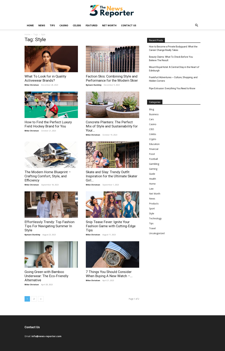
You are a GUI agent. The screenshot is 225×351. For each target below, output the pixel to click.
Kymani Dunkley (93, 85)
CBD (151, 129)
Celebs (77, 25)
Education (154, 144)
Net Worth (109, 25)
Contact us (128, 25)
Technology (155, 218)
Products (154, 203)
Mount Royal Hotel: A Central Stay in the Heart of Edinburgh (174, 69)
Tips (52, 25)
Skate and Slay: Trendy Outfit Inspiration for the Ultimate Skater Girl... (111, 176)
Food (152, 154)
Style (151, 213)
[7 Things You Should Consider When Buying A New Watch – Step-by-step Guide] (112, 254)
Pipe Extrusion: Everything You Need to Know (172, 88)
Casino (63, 25)
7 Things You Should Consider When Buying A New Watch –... (109, 274)
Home (30, 25)
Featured (92, 25)
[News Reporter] (112, 11)
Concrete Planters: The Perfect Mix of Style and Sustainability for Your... (112, 126)
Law (151, 188)
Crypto (152, 139)
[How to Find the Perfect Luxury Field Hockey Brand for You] (51, 105)
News (41, 25)
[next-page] (41, 299)
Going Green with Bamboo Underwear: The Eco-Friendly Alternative (46, 276)
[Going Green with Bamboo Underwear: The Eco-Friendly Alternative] (51, 254)
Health (152, 178)
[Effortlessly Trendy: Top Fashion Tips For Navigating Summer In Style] (51, 204)
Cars (151, 119)
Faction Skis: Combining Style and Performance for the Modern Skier (112, 78)
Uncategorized (157, 233)
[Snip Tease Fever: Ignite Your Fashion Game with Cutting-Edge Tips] (112, 204)
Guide (152, 173)
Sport (152, 208)
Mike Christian (32, 85)
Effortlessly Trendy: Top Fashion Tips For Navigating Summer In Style (49, 226)
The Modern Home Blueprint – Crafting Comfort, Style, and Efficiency (48, 176)
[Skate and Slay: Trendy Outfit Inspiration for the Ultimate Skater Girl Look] (112, 154)
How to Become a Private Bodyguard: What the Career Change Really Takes (173, 48)
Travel (152, 228)
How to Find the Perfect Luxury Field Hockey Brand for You (48, 124)
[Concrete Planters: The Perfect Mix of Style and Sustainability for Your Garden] (112, 105)
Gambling (154, 163)
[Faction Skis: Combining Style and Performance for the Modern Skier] (112, 59)
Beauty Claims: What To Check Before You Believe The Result (171, 59)
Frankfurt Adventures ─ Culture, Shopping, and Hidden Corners (173, 79)
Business (154, 114)
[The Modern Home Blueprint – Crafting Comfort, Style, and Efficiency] (51, 154)
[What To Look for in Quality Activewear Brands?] (51, 59)
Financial (153, 149)
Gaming (153, 168)
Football (153, 158)
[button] (196, 25)
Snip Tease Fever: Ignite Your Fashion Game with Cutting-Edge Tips (111, 226)
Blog (151, 109)
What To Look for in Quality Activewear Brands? (45, 78)
